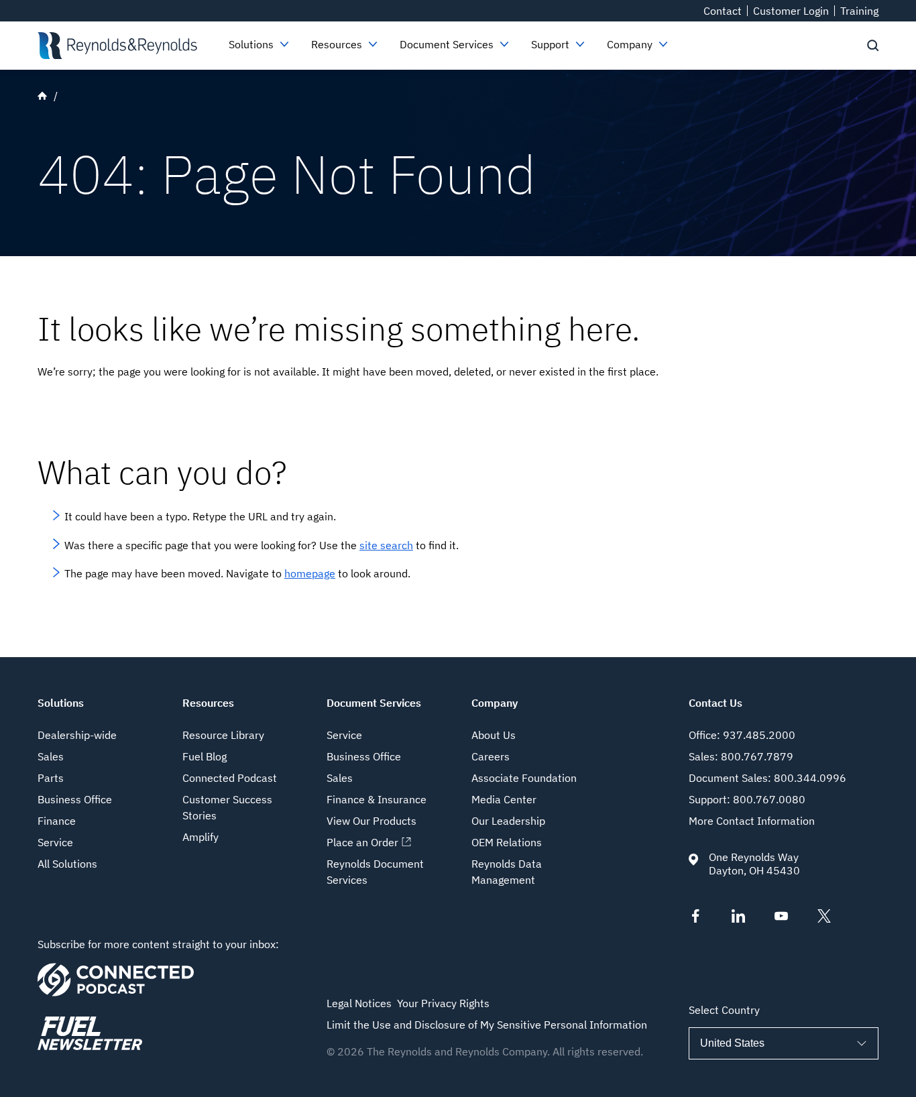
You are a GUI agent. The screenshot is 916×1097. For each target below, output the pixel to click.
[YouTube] (781, 918)
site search (386, 545)
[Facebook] (695, 918)
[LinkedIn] (738, 918)
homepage (309, 573)
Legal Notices (359, 1003)
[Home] (117, 45)
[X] (824, 918)
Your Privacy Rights (443, 1003)
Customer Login (791, 10)
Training (859, 10)
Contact (722, 10)
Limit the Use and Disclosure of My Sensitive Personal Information (487, 1024)
